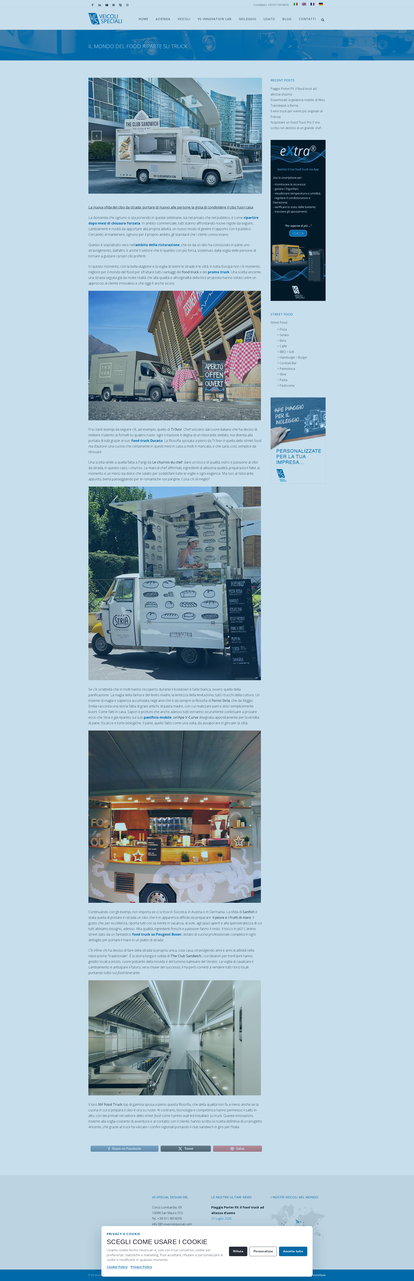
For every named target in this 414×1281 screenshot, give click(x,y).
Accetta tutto (293, 1251)
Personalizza (263, 1251)
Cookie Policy (117, 1267)
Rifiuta (238, 1251)
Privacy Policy (141, 1267)
